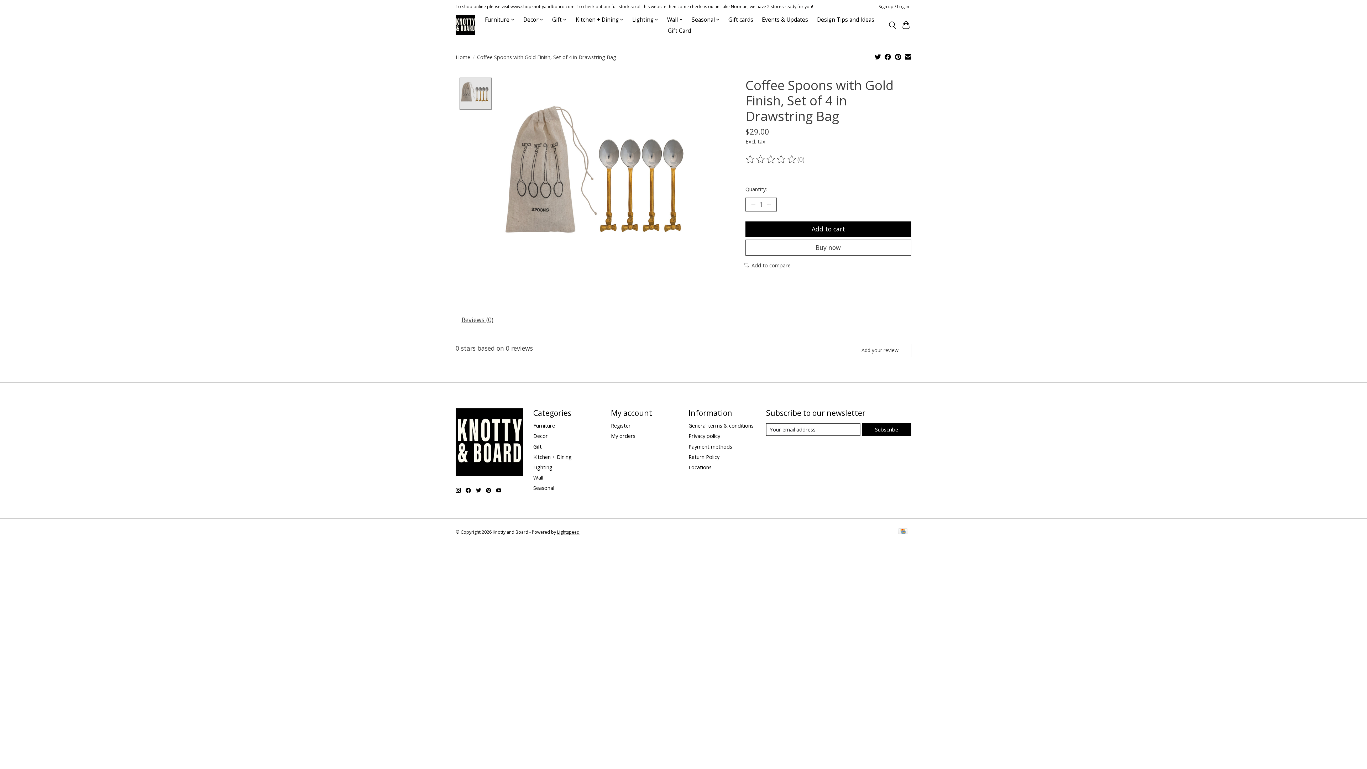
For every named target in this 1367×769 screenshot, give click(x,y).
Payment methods (710, 446)
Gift (537, 446)
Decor (540, 435)
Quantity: (756, 189)
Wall (538, 477)
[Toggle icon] (892, 25)
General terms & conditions (721, 425)
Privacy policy (704, 435)
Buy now (828, 247)
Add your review (880, 350)
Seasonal (543, 487)
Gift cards (740, 19)
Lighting (542, 467)
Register (621, 425)
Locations (700, 467)
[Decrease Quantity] (753, 205)
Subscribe (886, 429)
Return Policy (703, 456)
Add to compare (771, 265)
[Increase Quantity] (769, 205)
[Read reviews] (771, 159)
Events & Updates (785, 19)
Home (463, 57)
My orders (623, 435)
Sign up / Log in (894, 7)
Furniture (544, 425)
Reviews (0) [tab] (477, 319)
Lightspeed (568, 532)
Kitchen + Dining (552, 456)
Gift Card (679, 31)
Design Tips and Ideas (845, 19)
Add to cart (828, 229)
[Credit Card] (903, 531)
